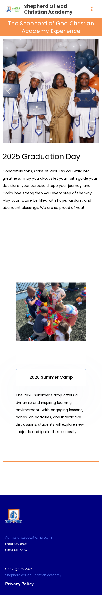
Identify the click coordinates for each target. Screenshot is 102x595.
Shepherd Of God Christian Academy (48, 9)
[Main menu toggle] (92, 9)
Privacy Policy (19, 584)
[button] (8, 91)
